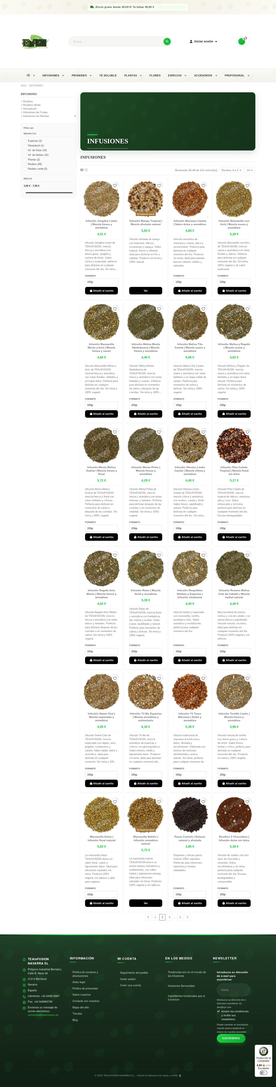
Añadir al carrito (103, 290)
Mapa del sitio (80, 1007)
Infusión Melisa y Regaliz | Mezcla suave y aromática (234, 347)
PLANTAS (130, 75)
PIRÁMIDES (79, 75)
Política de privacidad (85, 988)
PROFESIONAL (234, 75)
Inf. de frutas (37, 150)
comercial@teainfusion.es (43, 1015)
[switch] (263, 1072)
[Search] (167, 41)
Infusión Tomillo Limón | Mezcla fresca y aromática (234, 717)
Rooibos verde (37, 169)
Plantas (34, 159)
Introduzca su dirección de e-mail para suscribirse (232, 976)
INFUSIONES (50, 75)
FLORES (155, 75)
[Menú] (270, 1047)
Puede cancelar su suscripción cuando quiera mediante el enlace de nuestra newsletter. (232, 1028)
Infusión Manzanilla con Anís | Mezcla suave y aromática (234, 224)
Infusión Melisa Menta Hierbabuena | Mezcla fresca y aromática (146, 347)
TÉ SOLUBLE (108, 75)
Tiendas (77, 1013)
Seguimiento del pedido (134, 972)
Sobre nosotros (81, 994)
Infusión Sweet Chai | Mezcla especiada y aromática (101, 717)
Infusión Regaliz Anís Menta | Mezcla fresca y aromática (101, 594)
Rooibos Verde (32, 104)
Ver (146, 290)
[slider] (25, 192)
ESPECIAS (175, 75)
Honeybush (30, 108)
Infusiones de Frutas (35, 112)
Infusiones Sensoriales (181, 986)
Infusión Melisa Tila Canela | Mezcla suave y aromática (190, 347)
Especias (35, 141)
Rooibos (28, 101)
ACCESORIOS (203, 75)
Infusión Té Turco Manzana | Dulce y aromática (189, 717)
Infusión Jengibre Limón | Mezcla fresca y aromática (101, 224)
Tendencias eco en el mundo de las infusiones (187, 974)
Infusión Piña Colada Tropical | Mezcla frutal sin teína (234, 470)
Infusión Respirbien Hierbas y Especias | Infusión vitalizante (190, 594)
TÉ (28, 75)
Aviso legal (78, 982)
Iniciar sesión (128, 979)
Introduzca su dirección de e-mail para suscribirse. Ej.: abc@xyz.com (231, 1004)
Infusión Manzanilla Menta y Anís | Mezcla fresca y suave (101, 347)
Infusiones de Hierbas (36, 115)
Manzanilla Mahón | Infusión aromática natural (145, 840)
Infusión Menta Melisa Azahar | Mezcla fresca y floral (101, 470)
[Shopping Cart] (242, 41)
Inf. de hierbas (38, 155)
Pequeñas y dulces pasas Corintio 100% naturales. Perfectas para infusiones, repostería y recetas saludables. (188, 863)
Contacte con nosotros (85, 1001)
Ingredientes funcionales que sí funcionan (186, 997)
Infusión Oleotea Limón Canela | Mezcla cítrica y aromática (189, 470)
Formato (90, 276)
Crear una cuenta (130, 985)
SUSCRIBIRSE (231, 1038)
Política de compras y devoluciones (85, 974)
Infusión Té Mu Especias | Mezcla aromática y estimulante (146, 717)
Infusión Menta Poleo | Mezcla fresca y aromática (145, 470)
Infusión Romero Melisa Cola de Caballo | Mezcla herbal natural (234, 594)
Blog (75, 1020)
